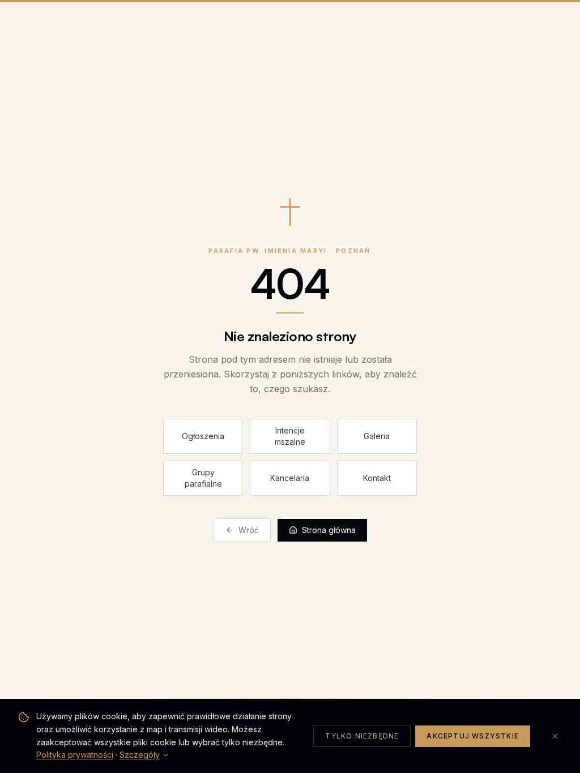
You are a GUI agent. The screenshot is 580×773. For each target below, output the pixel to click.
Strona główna (329, 530)
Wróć (248, 530)
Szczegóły (140, 754)
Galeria (377, 436)
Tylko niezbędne (362, 736)
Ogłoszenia (203, 436)
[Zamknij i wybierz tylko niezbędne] (555, 736)
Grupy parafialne (203, 477)
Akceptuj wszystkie (473, 736)
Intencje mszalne (290, 436)
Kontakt (377, 478)
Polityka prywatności (74, 754)
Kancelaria (289, 478)
